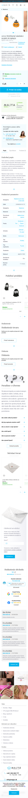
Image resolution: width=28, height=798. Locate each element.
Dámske (21, 229)
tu (24, 786)
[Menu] (24, 5)
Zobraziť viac (14, 664)
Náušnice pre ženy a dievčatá (19, 199)
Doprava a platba (7, 737)
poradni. (18, 144)
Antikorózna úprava (21, 216)
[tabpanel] (12, 21)
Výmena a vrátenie (8, 743)
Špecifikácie (12, 150)
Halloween (21, 236)
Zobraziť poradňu (14, 446)
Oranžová (21, 226)
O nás (4, 717)
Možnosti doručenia (10, 78)
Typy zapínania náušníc (9, 757)
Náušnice (21, 208)
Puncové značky (7, 763)
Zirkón (22, 250)
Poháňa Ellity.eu (19, 109)
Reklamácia (6, 740)
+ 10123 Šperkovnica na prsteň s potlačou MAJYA (15, 117)
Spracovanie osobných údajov (11, 731)
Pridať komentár (8, 364)
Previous (21, 316)
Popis (4, 150)
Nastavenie (14, 789)
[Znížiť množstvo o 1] (17, 83)
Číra (16, 223)
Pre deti (22, 232)
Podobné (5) (22, 150)
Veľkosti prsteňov (8, 751)
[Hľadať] (9, 5)
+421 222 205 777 (11, 134)
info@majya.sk (10, 138)
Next (24, 316)
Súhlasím (14, 793)
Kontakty (5, 720)
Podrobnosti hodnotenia (21, 43)
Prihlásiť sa (9, 556)
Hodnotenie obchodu (14, 569)
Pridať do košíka (15, 90)
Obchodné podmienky (9, 734)
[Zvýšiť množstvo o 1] (24, 83)
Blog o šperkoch (7, 714)
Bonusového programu (20, 106)
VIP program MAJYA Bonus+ (11, 711)
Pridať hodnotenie (9, 340)
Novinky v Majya (7, 708)
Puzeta (22, 246)
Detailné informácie (7, 65)
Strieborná (20, 221)
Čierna (21, 223)
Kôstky (22, 240)
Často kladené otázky (9, 760)
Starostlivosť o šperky (9, 754)
